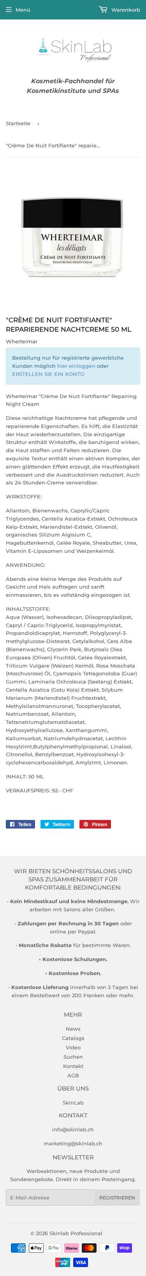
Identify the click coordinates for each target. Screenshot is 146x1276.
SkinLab (73, 1102)
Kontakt (73, 1066)
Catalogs (73, 1038)
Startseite (18, 123)
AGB (73, 1075)
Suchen (73, 1057)
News (73, 1029)
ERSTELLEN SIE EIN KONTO (48, 374)
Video (73, 1047)
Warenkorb (125, 10)
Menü (23, 10)
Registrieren (117, 1198)
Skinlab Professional (75, 1233)
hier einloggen (76, 366)
